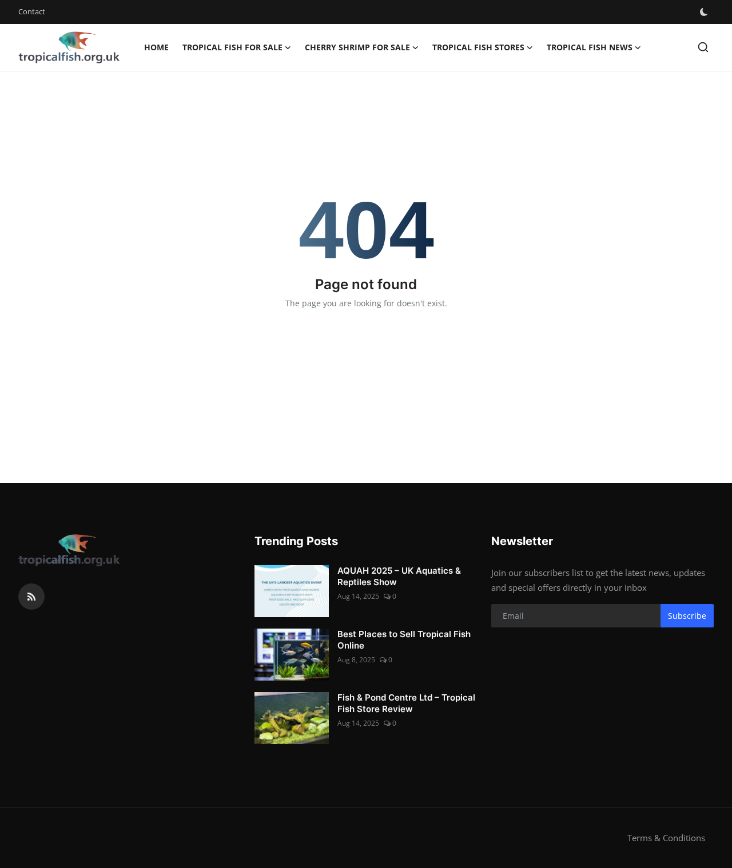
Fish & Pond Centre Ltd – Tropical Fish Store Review (406, 703)
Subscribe (687, 615)
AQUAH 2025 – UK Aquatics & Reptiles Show (399, 576)
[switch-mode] (705, 12)
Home (156, 47)
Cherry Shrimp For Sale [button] (357, 47)
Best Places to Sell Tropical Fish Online (404, 640)
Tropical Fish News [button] (589, 47)
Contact (31, 11)
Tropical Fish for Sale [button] (232, 47)
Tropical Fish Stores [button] (478, 47)
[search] (703, 47)
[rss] (31, 596)
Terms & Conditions (666, 837)
